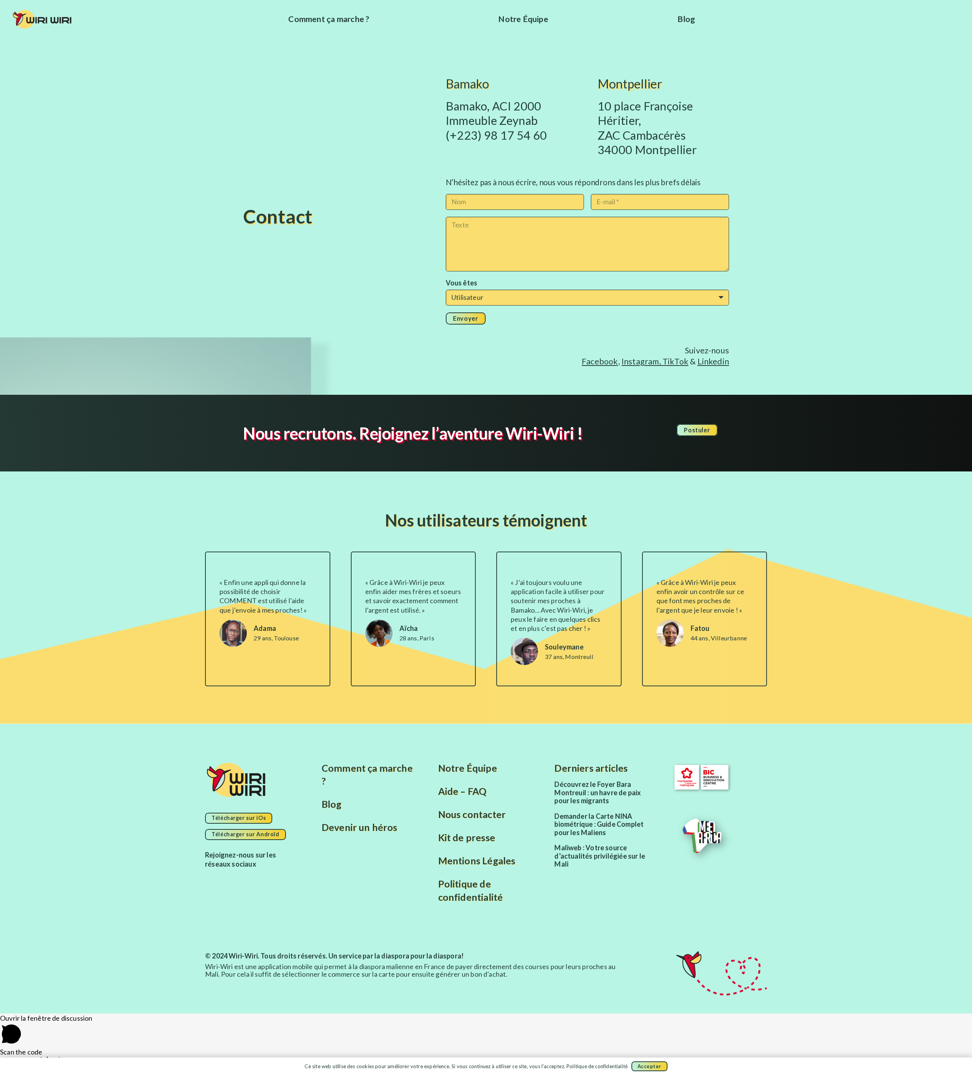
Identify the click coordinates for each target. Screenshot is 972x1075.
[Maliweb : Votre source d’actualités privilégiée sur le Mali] (602, 856)
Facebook (600, 361)
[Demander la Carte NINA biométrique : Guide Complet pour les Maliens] (602, 824)
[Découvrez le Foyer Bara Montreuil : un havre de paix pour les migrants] (602, 792)
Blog (332, 804)
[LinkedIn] (215, 902)
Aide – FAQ (462, 791)
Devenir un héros (360, 827)
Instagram (640, 361)
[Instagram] (237, 880)
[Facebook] (215, 880)
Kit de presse (466, 837)
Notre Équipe (467, 768)
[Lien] (42, 19)
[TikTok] (259, 880)
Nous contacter (472, 814)
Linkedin (713, 361)
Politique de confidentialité (597, 1066)
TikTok (675, 361)
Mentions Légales (477, 860)
